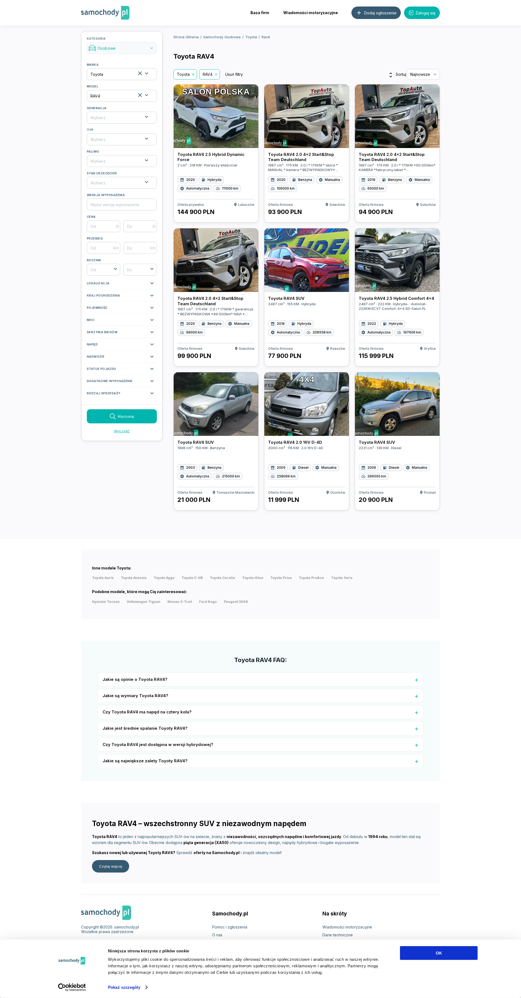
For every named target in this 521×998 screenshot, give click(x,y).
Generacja (97, 108)
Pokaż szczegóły (124, 987)
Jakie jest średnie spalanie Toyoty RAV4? (145, 728)
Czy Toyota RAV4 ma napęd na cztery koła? (147, 711)
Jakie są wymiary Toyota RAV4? (135, 695)
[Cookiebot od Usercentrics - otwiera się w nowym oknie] (72, 987)
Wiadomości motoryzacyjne (310, 12)
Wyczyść (122, 431)
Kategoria (120, 44)
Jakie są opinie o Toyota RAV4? (135, 679)
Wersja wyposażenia (106, 195)
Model (92, 86)
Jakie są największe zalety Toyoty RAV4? (145, 760)
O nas (217, 935)
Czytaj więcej (110, 866)
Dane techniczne (337, 935)
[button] (122, 284)
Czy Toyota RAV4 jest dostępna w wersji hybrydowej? (158, 744)
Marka (93, 65)
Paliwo (93, 151)
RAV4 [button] (207, 74)
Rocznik (94, 260)
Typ (90, 130)
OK (439, 953)
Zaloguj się (425, 12)
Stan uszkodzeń (102, 173)
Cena (91, 217)
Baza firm (259, 12)
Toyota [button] (183, 74)
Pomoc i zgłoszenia (229, 927)
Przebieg (95, 238)
